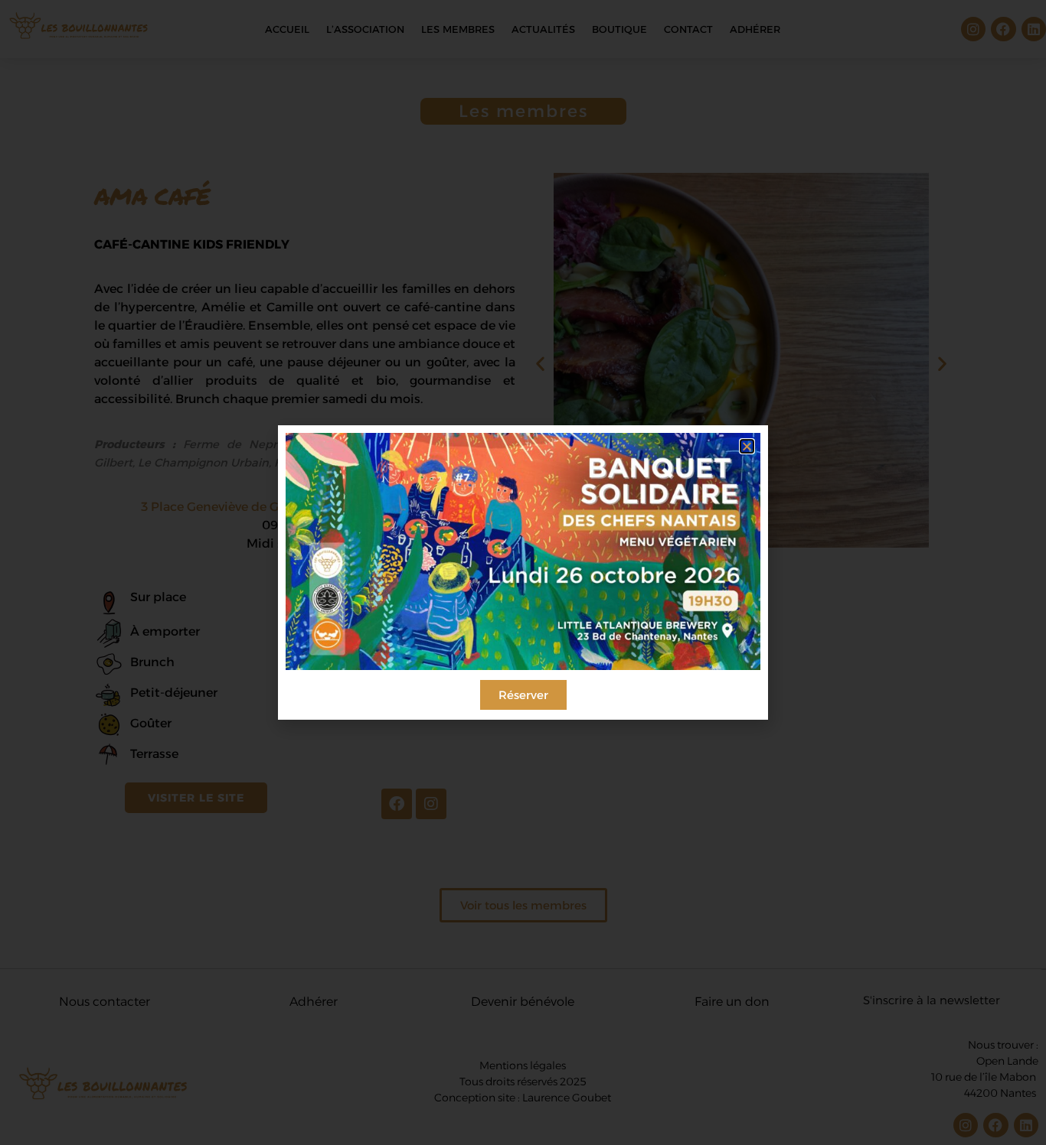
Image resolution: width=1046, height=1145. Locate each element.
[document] (523, 572)
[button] (747, 446)
